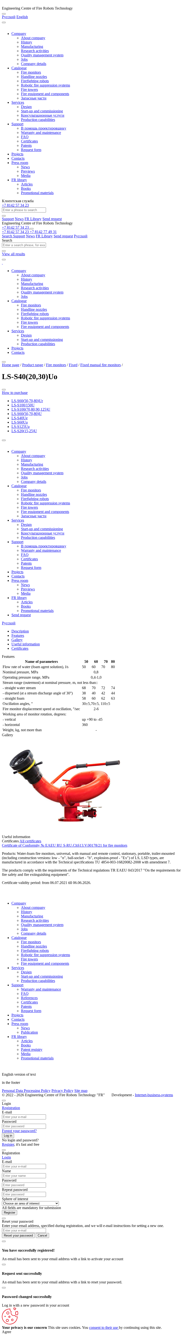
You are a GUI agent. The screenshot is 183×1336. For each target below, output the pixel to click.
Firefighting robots (35, 81)
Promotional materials (37, 193)
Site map (80, 1091)
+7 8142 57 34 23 (15, 205)
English (22, 17)
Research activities (35, 51)
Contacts (18, 158)
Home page (10, 365)
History (26, 42)
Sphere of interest (15, 1199)
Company (18, 34)
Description (20, 631)
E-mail (7, 1112)
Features (17, 635)
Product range (32, 365)
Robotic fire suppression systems (45, 85)
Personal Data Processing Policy (26, 1091)
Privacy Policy (62, 1091)
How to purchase (15, 393)
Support (17, 124)
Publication (29, 1032)
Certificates (29, 141)
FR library (19, 180)
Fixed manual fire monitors (100, 365)
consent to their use (104, 1327)
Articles (27, 184)
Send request (52, 219)
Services (17, 102)
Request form (31, 150)
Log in (8, 1135)
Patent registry (31, 1049)
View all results (13, 254)
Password (9, 1121)
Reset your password (18, 1235)
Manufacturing (32, 46)
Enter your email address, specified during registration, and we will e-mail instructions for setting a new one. (83, 1226)
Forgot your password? (19, 1131)
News (25, 167)
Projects (17, 154)
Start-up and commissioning (42, 111)
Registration (11, 1108)
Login (6, 1157)
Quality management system (42, 55)
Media (25, 176)
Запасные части (33, 98)
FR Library (33, 219)
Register (8, 1144)
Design (26, 107)
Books (26, 188)
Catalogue (19, 68)
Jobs (24, 59)
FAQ (25, 137)
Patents (26, 145)
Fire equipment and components (45, 94)
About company (33, 38)
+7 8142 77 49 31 (43, 232)
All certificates (30, 841)
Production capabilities (38, 120)
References (29, 998)
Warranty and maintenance (41, 133)
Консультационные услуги (42, 115)
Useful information (25, 644)
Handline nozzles (34, 77)
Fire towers (29, 89)
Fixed (73, 365)
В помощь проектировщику (43, 128)
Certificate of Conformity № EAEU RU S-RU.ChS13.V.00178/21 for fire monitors (64, 845)
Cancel (42, 1235)
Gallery (17, 640)
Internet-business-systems (154, 1095)
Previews (28, 171)
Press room (19, 163)
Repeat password (15, 1190)
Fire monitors (31, 72)
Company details (33, 64)
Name (6, 1171)
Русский (8, 17)
